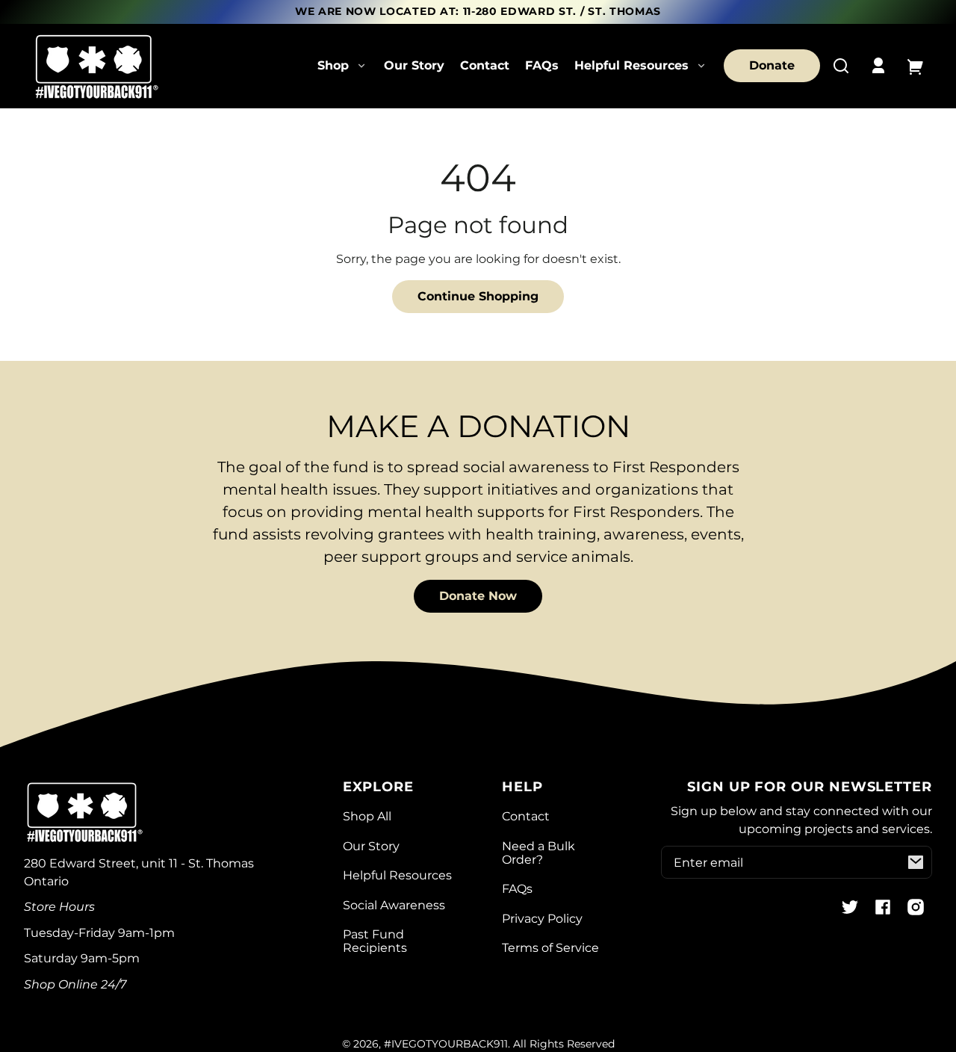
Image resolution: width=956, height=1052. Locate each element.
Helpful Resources (397, 875)
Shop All (367, 816)
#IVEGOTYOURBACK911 (446, 1044)
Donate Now (478, 596)
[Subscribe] (915, 862)
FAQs (542, 65)
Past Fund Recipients (375, 941)
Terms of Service (550, 948)
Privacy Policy (542, 919)
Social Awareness (394, 905)
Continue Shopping (478, 296)
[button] (841, 65)
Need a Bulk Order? (538, 853)
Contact (484, 65)
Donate (772, 65)
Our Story (414, 65)
